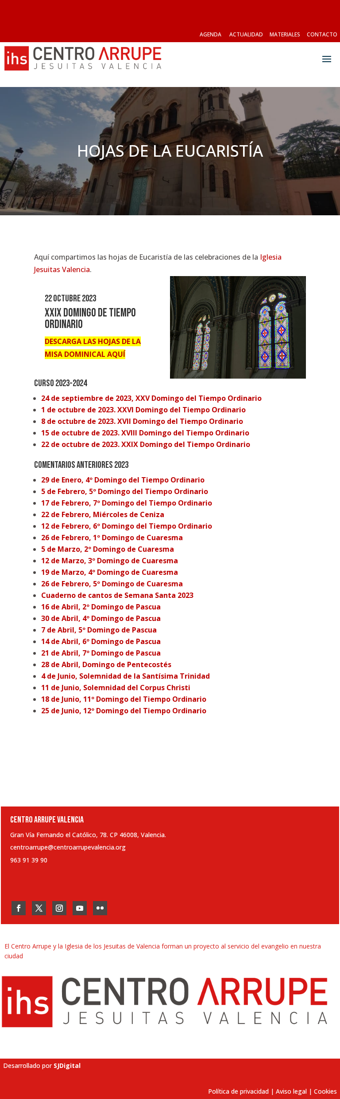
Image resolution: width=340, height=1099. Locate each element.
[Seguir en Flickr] (100, 908)
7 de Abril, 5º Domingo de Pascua (99, 630)
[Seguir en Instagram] (59, 908)
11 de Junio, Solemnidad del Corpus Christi (115, 687)
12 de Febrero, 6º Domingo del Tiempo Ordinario (126, 526)
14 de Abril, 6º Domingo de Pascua (101, 641)
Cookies (325, 1091)
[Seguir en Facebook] (19, 908)
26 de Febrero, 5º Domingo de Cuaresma (112, 584)
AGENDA (210, 34)
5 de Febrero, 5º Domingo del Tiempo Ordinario (124, 491)
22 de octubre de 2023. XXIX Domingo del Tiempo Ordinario (145, 444)
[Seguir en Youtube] (80, 908)
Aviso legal (291, 1091)
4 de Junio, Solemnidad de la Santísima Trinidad (125, 676)
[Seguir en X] (39, 908)
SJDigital (67, 1065)
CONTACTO (322, 34)
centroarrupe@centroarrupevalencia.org (68, 847)
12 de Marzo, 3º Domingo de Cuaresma (109, 560)
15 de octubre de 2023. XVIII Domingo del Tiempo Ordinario (145, 433)
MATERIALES (285, 34)
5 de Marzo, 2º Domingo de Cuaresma (107, 549)
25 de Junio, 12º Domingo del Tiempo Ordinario (123, 711)
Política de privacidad (238, 1091)
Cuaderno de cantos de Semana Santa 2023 (117, 595)
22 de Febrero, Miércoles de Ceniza (102, 514)
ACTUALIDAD (246, 34)
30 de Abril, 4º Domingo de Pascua (101, 618)
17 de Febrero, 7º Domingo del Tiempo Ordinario (126, 503)
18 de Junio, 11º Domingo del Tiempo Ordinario (123, 699)
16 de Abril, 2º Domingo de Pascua (101, 607)
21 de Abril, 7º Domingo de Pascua (101, 653)
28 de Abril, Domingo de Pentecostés (106, 664)
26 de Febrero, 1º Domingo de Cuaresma (112, 537)
